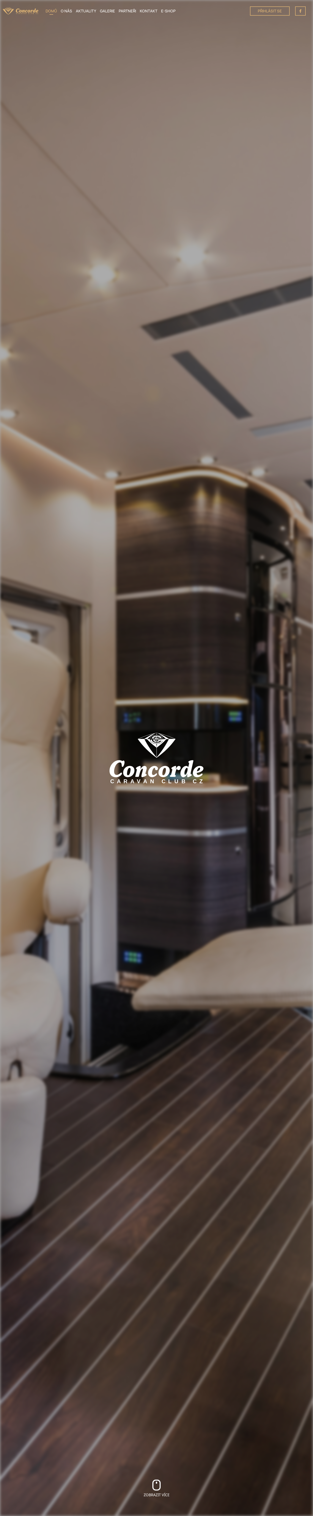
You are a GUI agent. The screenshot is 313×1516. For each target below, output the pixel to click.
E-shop (168, 11)
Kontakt (148, 11)
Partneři (127, 11)
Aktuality (86, 11)
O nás (66, 11)
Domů (51, 11)
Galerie (107, 11)
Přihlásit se (270, 11)
